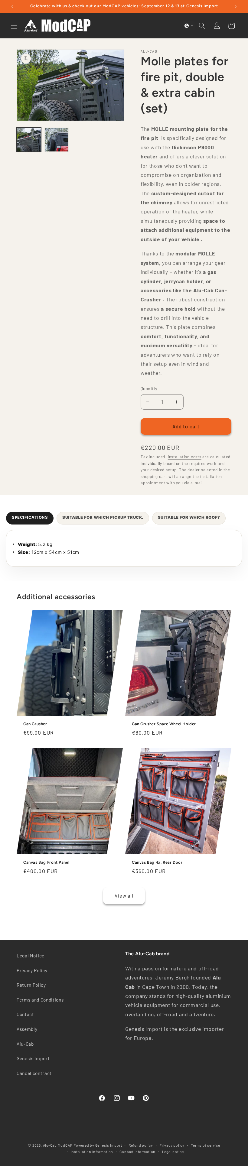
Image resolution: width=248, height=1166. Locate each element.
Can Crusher (35, 724)
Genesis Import (33, 1058)
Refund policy (141, 1145)
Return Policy (31, 985)
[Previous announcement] (12, 6)
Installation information (92, 1151)
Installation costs (184, 456)
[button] (14, 25)
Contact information (137, 1151)
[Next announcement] (235, 6)
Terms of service (205, 1145)
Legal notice (173, 1151)
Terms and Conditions (40, 999)
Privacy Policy (32, 970)
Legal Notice (30, 955)
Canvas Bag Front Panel (46, 862)
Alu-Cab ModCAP (58, 1145)
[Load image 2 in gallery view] (56, 140)
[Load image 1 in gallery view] (29, 140)
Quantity (149, 388)
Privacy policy (171, 1145)
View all (124, 895)
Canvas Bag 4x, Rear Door (157, 862)
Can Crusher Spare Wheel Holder (164, 724)
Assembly (27, 1029)
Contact (25, 1014)
